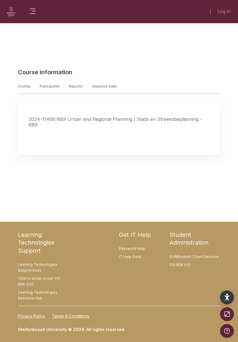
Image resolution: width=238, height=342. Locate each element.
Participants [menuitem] (50, 86)
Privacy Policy (31, 316)
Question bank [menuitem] (104, 86)
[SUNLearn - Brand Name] (11, 11)
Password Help (132, 248)
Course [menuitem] (24, 86)
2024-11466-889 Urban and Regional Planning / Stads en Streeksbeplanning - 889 (115, 122)
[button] (227, 297)
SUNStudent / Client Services (194, 256)
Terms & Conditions (70, 316)
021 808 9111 (180, 265)
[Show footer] (227, 331)
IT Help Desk (130, 256)
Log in (224, 11)
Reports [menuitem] (76, 86)
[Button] (227, 314)
